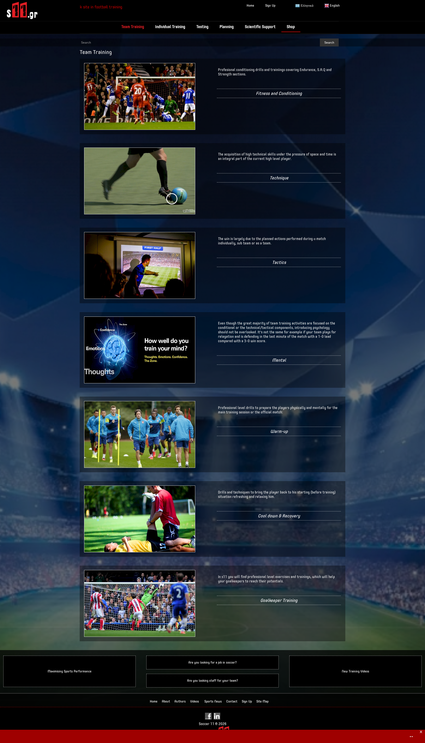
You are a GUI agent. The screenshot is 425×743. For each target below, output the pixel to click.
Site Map (262, 701)
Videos (194, 701)
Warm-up (279, 431)
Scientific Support (260, 26)
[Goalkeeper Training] (139, 603)
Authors (180, 701)
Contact (231, 701)
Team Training (132, 26)
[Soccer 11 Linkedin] (217, 716)
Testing (202, 26)
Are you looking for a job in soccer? (212, 662)
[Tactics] (139, 265)
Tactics (279, 262)
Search (329, 42)
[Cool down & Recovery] (139, 518)
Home (250, 5)
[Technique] (139, 181)
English (334, 5)
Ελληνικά (306, 5)
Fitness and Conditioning (279, 93)
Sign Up (270, 5)
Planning (227, 26)
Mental (279, 360)
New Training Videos (355, 671)
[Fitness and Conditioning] (139, 96)
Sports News (213, 701)
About (166, 701)
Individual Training (170, 26)
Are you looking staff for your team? (212, 680)
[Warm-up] (139, 434)
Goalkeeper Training (279, 600)
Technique (279, 177)
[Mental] (139, 350)
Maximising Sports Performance (69, 671)
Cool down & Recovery (279, 515)
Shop (291, 26)
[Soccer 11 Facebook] (209, 716)
